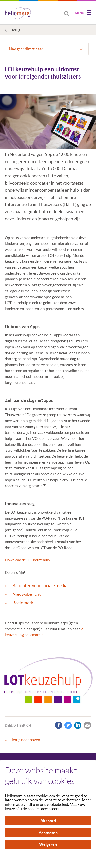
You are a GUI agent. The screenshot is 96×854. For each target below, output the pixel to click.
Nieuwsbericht (26, 594)
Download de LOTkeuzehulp (27, 560)
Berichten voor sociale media (39, 585)
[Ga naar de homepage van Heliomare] (18, 13)
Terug (15, 30)
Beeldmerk (22, 602)
